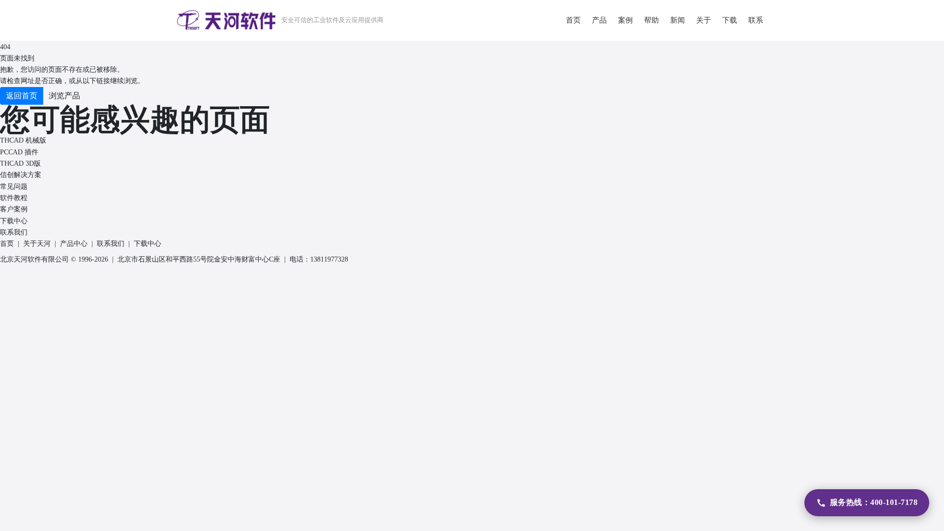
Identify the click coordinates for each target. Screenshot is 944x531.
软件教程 (14, 198)
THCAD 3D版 (20, 163)
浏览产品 (64, 95)
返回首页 (21, 95)
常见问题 (14, 186)
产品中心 (74, 243)
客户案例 (14, 209)
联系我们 (14, 232)
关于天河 (37, 243)
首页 (7, 243)
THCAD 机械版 (23, 140)
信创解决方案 (20, 174)
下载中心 (14, 221)
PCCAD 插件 (19, 152)
